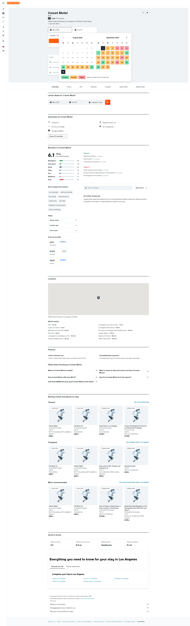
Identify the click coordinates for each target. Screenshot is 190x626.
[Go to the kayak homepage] (13, 3)
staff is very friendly (66, 192)
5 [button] (72, 53)
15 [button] (87, 58)
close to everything (54, 209)
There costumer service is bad (96, 170)
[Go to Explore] (3, 27)
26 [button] (73, 67)
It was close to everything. (95, 162)
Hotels (59, 621)
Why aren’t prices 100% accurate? (62, 611)
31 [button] (63, 72)
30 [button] (92, 67)
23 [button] (92, 62)
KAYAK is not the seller (57, 604)
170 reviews (60, 18)
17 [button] (63, 62)
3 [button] (63, 53)
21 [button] (82, 62)
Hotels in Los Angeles (58, 581)
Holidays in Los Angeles (121, 578)
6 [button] (77, 53)
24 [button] (63, 67)
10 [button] (63, 58)
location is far (53, 201)
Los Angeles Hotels (129, 621)
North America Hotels (69, 621)
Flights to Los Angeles (59, 578)
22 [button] (87, 62)
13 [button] (77, 58)
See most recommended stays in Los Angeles (134, 482)
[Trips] (3, 41)
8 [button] (103, 53)
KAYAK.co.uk (51, 621)
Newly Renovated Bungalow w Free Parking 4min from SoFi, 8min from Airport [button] (135, 508)
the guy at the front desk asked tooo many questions (103, 173)
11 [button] (68, 58)
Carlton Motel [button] (53, 426)
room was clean (53, 192)
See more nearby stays (141, 402)
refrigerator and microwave (57, 205)
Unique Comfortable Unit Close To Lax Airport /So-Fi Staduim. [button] (135, 427)
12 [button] (73, 58)
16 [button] (92, 58)
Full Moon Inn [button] (78, 426)
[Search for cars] (3, 17)
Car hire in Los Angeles (90, 578)
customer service (63, 196)
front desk (62, 201)
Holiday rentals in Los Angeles (92, 581)
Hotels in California (99, 621)
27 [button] (77, 67)
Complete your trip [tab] (57, 566)
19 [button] (73, 62)
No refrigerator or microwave (96, 175)
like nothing (52, 196)
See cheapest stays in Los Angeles (137, 442)
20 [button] (77, 62)
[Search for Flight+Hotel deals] (3, 21)
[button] (3, 3)
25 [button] (68, 67)
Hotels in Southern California (114, 621)
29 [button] (87, 67)
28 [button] (82, 67)
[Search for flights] (3, 9)
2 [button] (91, 48)
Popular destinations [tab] (73, 566)
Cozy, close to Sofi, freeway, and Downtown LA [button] (109, 467)
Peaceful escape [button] (129, 466)
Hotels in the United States (84, 621)
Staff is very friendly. (93, 156)
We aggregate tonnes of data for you (62, 608)
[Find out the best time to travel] (3, 35)
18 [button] (68, 62)
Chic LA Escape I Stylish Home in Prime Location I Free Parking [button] (110, 507)
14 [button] (82, 58)
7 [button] (82, 53)
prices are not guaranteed (87, 598)
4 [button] (117, 48)
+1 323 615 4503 (53, 24)
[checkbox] (58, 243)
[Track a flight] (3, 31)
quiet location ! (91, 159)
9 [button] (91, 53)
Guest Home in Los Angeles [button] (108, 426)
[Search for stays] (3, 13)
